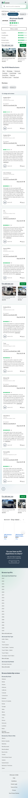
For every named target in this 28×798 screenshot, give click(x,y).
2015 (3, 600)
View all (23, 45)
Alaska (3, 681)
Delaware (4, 698)
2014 (3, 603)
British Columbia (5, 741)
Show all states (5, 732)
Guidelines (14, 781)
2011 (3, 611)
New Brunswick (5, 746)
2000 (3, 627)
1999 (3, 630)
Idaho (3, 709)
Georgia (4, 706)
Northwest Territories (7, 765)
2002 (3, 625)
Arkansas (4, 687)
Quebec (4, 760)
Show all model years (7, 633)
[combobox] (14, 6)
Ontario (3, 754)
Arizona (3, 684)
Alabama (4, 679)
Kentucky (4, 723)
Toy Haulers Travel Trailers (8, 655)
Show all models (6, 667)
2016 (3, 597)
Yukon (3, 768)
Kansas (3, 720)
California (4, 690)
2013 (3, 605)
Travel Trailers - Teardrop (8, 647)
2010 (3, 614)
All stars (12, 87)
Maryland (4, 731)
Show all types (5, 658)
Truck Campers (5, 644)
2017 (3, 594)
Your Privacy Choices (14, 793)
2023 (3, 578)
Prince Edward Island (7, 757)
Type (3, 14)
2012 (3, 608)
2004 (3, 619)
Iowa (3, 717)
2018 (3, 592)
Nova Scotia (4, 752)
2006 (3, 616)
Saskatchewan (5, 762)
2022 (3, 581)
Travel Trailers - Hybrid (7, 650)
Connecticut (5, 695)
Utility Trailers (5, 639)
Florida (3, 703)
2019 (3, 589)
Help (14, 778)
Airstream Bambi (12, 14)
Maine (3, 728)
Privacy (14, 790)
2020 (3, 586)
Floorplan (22, 14)
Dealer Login (14, 784)
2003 (3, 622)
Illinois (3, 712)
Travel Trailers (5, 653)
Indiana (3, 714)
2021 (3, 583)
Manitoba (4, 743)
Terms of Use (14, 787)
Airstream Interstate (7, 664)
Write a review (14, 29)
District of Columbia (6, 701)
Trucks (3, 642)
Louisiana (4, 725)
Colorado (4, 692)
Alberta (3, 738)
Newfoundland (5, 749)
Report (23, 128)
